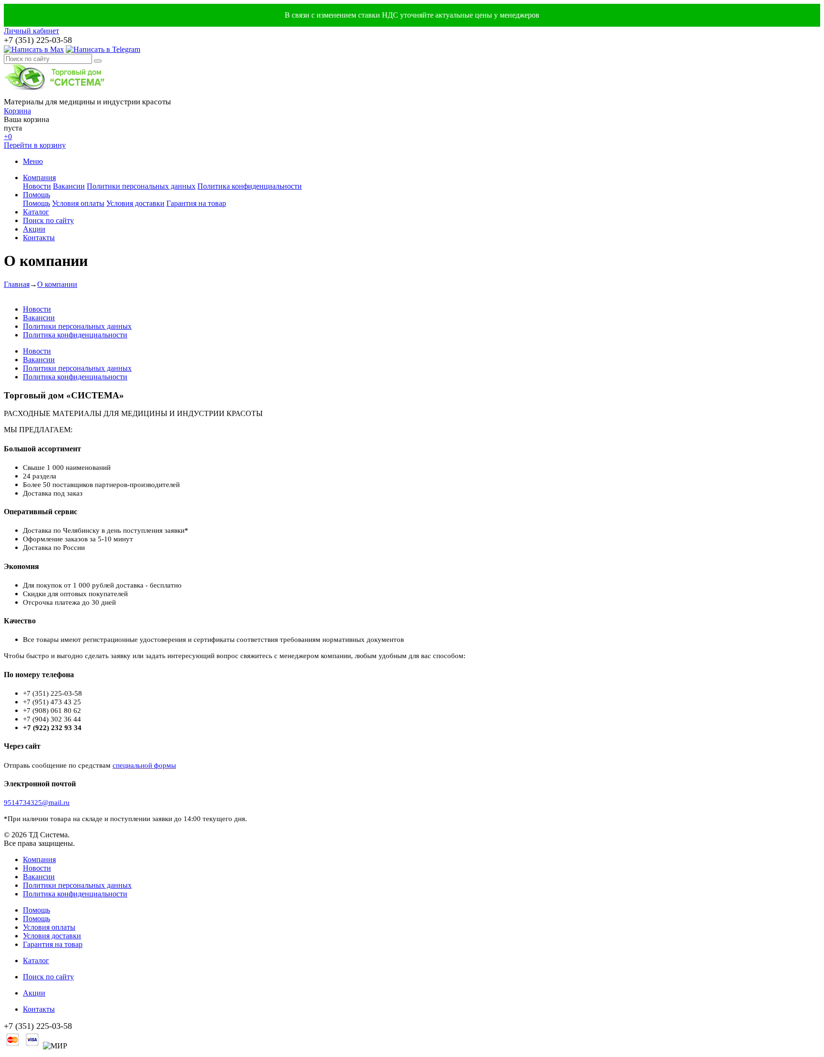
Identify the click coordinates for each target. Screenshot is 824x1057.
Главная (17, 284)
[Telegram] (103, 49)
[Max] (34, 49)
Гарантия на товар (196, 203)
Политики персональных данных (141, 186)
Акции (34, 229)
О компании (57, 284)
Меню (33, 161)
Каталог (36, 212)
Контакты (39, 238)
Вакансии (69, 186)
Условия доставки (135, 203)
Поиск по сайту (48, 220)
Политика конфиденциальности (249, 186)
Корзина (17, 111)
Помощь (36, 195)
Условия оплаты (78, 203)
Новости (37, 186)
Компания (39, 177)
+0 (8, 136)
